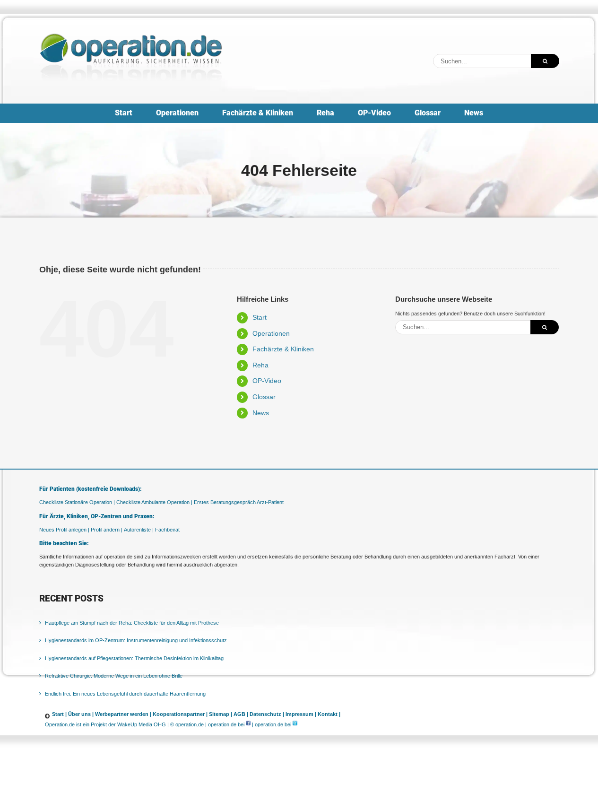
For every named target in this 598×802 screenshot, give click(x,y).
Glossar (264, 397)
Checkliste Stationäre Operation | (77, 502)
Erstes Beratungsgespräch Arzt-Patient (239, 502)
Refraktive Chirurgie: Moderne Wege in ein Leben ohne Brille (113, 676)
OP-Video (266, 380)
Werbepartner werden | (123, 714)
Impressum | (301, 714)
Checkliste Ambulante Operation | (154, 502)
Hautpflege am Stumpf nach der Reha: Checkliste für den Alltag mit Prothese (132, 623)
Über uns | (81, 714)
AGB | (241, 714)
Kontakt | (329, 714)
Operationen (271, 333)
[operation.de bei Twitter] (295, 724)
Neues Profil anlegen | (64, 529)
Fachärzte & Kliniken (283, 349)
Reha (260, 365)
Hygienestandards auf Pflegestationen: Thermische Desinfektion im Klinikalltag (134, 658)
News (260, 413)
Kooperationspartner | (180, 714)
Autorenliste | (139, 529)
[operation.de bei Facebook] (248, 724)
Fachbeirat (167, 529)
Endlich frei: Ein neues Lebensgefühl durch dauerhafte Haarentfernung (125, 694)
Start (259, 317)
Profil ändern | (106, 529)
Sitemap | (220, 714)
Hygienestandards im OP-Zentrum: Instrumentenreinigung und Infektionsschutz (136, 640)
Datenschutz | (267, 714)
